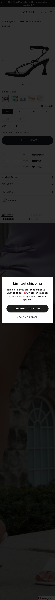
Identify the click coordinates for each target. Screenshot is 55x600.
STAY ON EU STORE (27, 317)
